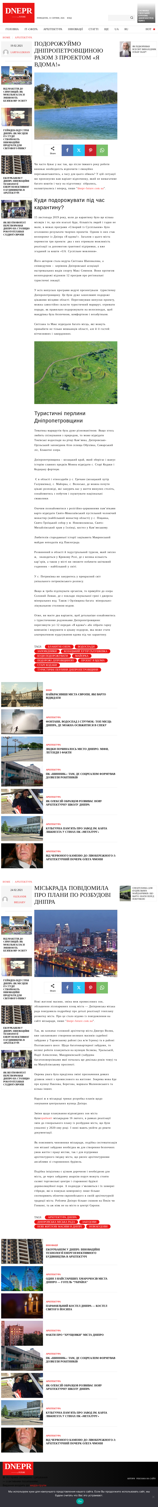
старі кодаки (47, 665)
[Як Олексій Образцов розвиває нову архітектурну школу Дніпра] (22, 801)
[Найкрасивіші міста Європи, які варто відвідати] (22, 694)
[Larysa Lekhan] (7, 52)
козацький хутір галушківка (85, 651)
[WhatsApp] (102, 150)
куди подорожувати (52, 655)
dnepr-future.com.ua (91, 188)
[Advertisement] (139, 119)
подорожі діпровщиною (55, 660)
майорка (81, 655)
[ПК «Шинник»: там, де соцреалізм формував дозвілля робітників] (22, 773)
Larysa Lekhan (20, 52)
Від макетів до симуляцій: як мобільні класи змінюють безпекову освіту (15, 94)
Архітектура (23, 37)
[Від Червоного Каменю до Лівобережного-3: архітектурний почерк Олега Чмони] (22, 855)
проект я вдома (93, 660)
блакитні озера (59, 646)
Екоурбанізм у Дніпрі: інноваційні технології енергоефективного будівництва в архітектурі (16, 185)
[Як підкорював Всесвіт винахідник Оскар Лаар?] (125, 49)
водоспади (86, 646)
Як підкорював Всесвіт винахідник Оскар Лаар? (144, 49)
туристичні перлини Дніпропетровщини (67, 669)
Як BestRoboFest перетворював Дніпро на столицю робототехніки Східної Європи (16, 228)
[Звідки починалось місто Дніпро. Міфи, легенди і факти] (22, 749)
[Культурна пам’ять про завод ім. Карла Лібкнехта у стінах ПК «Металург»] (22, 828)
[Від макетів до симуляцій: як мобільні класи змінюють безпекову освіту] (16, 75)
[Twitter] (79, 150)
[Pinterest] (90, 150)
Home (6, 37)
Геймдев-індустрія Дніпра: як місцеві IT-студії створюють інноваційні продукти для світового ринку (16, 139)
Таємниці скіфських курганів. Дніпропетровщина (145, 16)
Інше (49, 690)
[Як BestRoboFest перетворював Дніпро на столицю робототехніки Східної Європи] (16, 209)
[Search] (131, 18)
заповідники (47, 651)
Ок (80, 1501)
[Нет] (153, 1497)
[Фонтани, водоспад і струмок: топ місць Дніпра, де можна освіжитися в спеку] (22, 721)
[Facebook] (67, 150)
